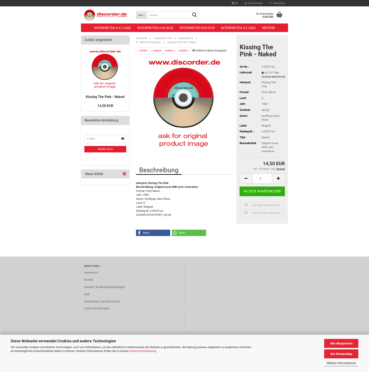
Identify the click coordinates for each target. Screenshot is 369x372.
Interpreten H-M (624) (155, 28)
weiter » (170, 50)
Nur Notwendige (341, 354)
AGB (86, 294)
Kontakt (89, 279)
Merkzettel (278, 3)
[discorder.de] (107, 14)
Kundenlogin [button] (255, 3)
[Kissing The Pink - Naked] (184, 101)
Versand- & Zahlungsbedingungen (104, 287)
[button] (234, 3)
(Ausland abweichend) (273, 76)
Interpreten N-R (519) (197, 28)
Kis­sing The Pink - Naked (105, 97)
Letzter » (184, 50)
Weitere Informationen (341, 363)
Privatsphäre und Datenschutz (102, 301)
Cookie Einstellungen (96, 308)
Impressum (91, 272)
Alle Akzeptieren (341, 343)
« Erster (142, 50)
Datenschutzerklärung (142, 351)
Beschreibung (159, 170)
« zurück (156, 50)
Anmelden (105, 149)
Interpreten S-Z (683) (238, 28)
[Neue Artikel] (124, 174)
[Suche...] (194, 15)
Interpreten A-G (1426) (112, 28)
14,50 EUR (105, 106)
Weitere (268, 28)
